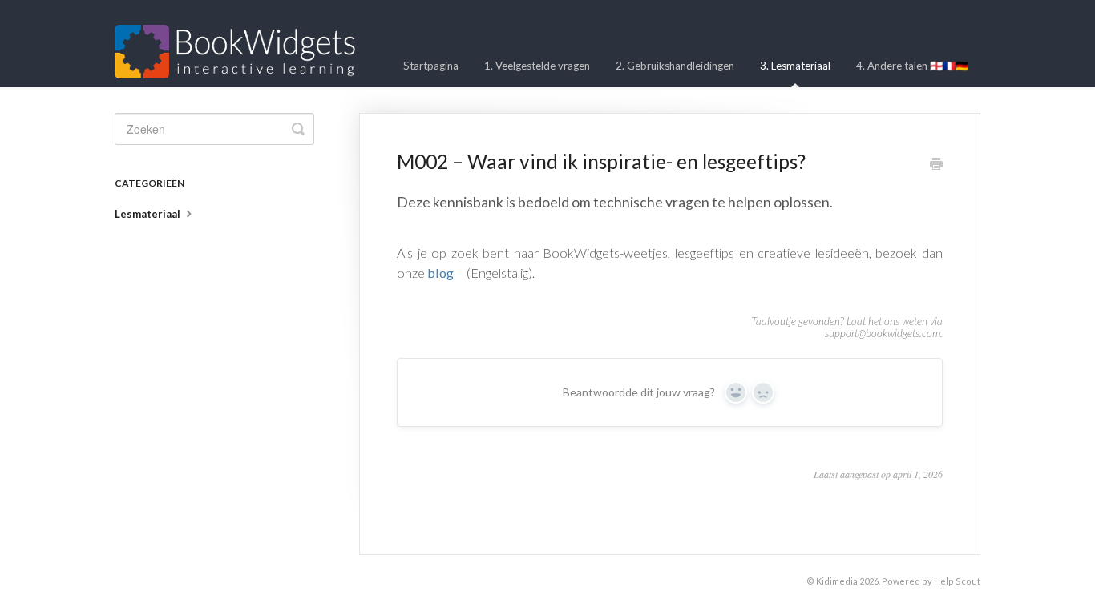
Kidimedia (837, 581)
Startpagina (431, 65)
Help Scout (957, 581)
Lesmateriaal (149, 213)
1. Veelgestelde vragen (537, 65)
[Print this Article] (936, 165)
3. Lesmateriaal (795, 65)
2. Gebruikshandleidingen (675, 65)
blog (440, 272)
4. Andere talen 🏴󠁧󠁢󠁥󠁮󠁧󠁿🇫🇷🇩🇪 (912, 65)
